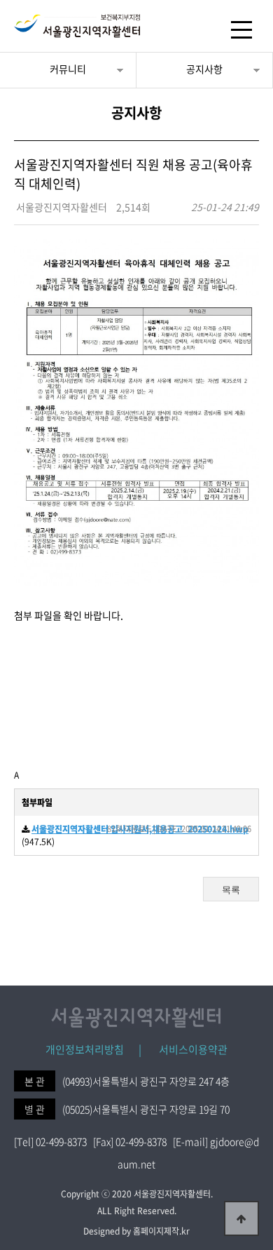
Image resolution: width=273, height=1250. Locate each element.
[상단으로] (241, 1218)
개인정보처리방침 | (93, 1049)
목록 (231, 890)
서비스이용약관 (185, 1049)
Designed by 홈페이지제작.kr (136, 1231)
